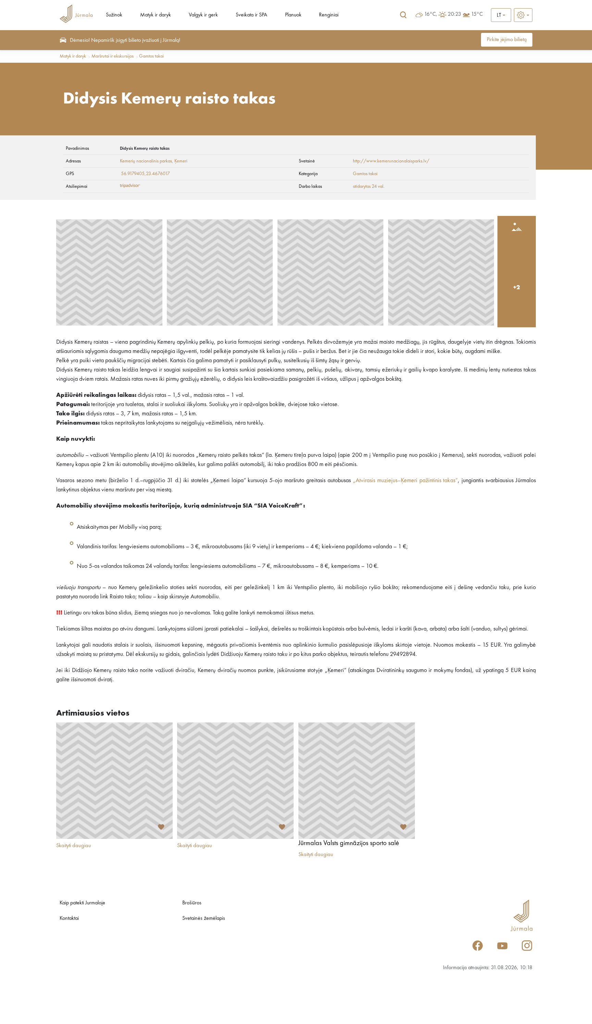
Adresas (73, 161)
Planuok (293, 15)
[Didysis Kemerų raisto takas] (109, 272)
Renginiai (328, 15)
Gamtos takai (151, 56)
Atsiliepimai (76, 186)
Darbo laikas (310, 186)
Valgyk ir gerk (203, 15)
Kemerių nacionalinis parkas (146, 161)
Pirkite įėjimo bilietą (507, 39)
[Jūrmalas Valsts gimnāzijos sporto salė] (356, 780)
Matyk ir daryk (155, 15)
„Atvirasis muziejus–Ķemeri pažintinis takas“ (405, 480)
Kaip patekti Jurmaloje (82, 903)
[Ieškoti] (403, 15)
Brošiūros (191, 903)
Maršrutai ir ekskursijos (112, 56)
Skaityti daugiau (73, 846)
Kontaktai (69, 918)
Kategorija (308, 173)
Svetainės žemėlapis (203, 918)
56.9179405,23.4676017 (145, 173)
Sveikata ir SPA (251, 15)
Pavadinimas (77, 148)
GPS (70, 173)
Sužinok (114, 15)
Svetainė (307, 161)
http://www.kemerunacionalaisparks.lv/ (391, 161)
